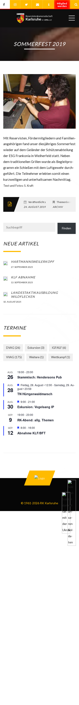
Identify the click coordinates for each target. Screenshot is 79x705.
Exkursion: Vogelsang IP (35, 407)
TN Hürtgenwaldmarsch (34, 394)
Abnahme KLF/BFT (31, 433)
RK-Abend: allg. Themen (35, 420)
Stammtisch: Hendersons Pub (39, 377)
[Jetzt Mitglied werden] (62, 6)
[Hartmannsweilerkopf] (5, 263)
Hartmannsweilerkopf (32, 261)
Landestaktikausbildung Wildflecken (34, 294)
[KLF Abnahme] (5, 278)
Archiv (58, 206)
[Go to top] (39, 477)
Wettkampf (60, 357)
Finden (66, 228)
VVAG (14, 357)
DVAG (13, 347)
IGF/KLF (59, 347)
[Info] (49, 4)
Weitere (36, 357)
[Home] (34, 18)
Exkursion (36, 347)
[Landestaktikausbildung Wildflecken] (5, 294)
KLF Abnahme (23, 277)
